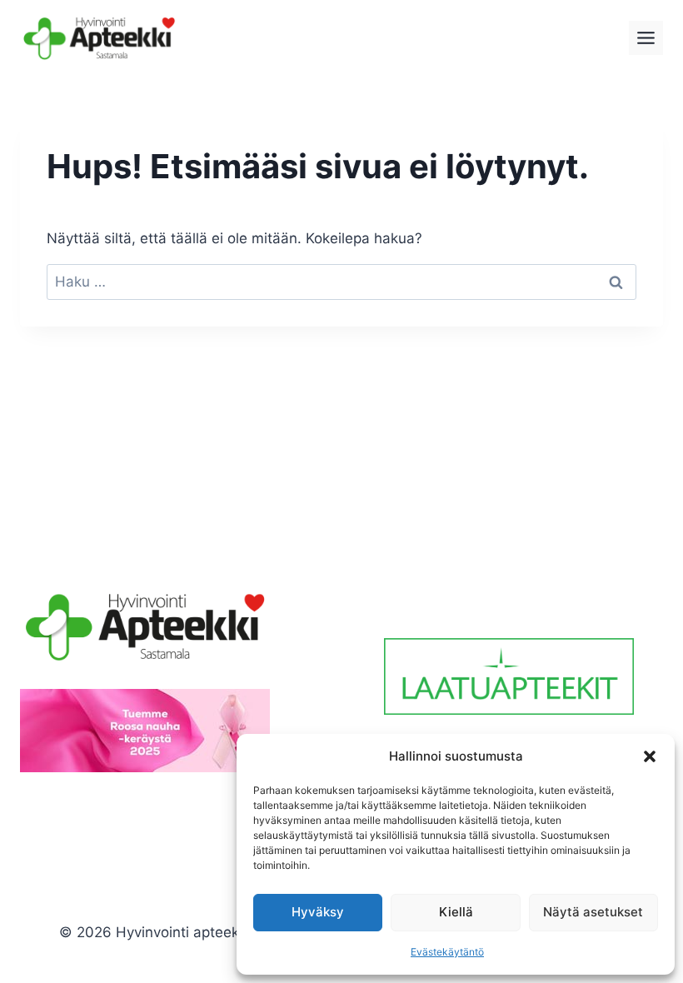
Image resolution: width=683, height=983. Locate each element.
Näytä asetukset (593, 912)
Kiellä (456, 912)
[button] (649, 756)
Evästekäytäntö (447, 952)
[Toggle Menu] (646, 38)
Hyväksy (318, 912)
